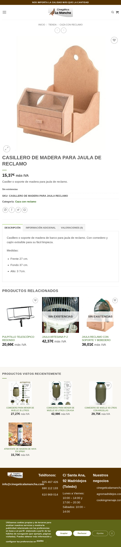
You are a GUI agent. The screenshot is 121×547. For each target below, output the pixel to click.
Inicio (41, 24)
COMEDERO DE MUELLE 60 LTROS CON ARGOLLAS (101, 409)
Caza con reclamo (71, 24)
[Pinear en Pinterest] (25, 210)
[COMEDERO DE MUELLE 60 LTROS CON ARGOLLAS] (100, 393)
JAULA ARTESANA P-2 (55, 336)
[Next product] (57, 30)
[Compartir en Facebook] (12, 210)
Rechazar (82, 533)
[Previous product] (63, 30)
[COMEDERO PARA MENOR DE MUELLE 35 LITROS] (20, 393)
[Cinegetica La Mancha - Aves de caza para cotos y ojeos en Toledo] (60, 12)
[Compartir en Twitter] (18, 210)
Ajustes (100, 533)
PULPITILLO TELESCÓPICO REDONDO (18, 338)
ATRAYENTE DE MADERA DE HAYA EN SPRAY (20, 450)
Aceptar (64, 533)
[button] (4, 12)
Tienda (52, 24)
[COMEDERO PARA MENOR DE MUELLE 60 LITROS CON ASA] (60, 393)
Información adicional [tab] (41, 227)
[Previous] (2, 327)
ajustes (40, 540)
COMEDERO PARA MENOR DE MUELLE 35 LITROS (20, 409)
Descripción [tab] (13, 227)
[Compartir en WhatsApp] (5, 210)
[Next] (118, 327)
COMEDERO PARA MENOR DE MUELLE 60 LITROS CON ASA (60, 409)
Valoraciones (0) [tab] (72, 227)
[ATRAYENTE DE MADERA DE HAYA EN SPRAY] (20, 434)
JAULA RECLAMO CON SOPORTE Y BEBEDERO (96, 338)
